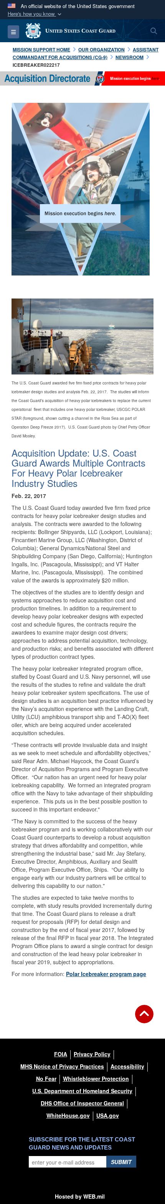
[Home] (82, 78)
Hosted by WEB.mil (80, 1196)
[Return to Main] (144, 1019)
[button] (35, 14)
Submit (121, 1162)
